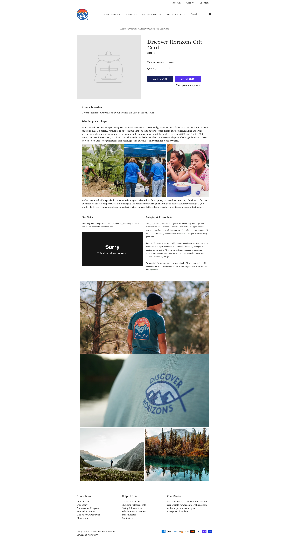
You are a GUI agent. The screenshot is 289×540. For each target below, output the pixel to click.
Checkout (204, 3)
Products (133, 29)
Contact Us (127, 518)
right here (154, 270)
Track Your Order (131, 501)
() (190, 3)
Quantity (152, 68)
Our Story (82, 505)
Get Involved (175, 14)
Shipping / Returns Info (134, 505)
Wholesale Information (134, 511)
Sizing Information (132, 508)
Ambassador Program (88, 508)
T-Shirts (130, 14)
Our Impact (111, 14)
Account (177, 3)
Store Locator (129, 515)
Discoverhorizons (105, 531)
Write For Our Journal (88, 515)
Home (123, 29)
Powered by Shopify (87, 535)
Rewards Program (86, 511)
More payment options (188, 85)
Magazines (82, 518)
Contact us (184, 233)
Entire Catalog (151, 14)
